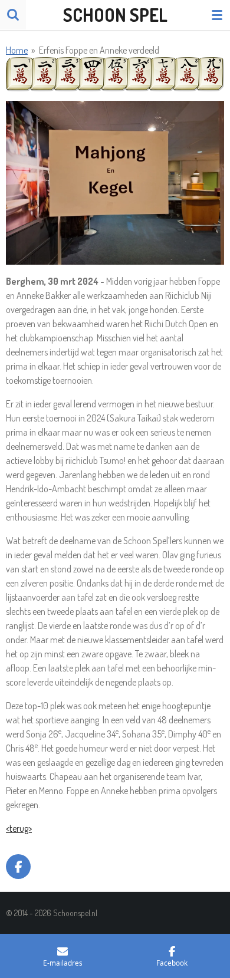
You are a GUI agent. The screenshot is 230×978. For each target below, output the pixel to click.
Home (17, 50)
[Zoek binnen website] (13, 14)
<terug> (19, 828)
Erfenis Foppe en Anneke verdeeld (99, 50)
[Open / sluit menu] (217, 14)
